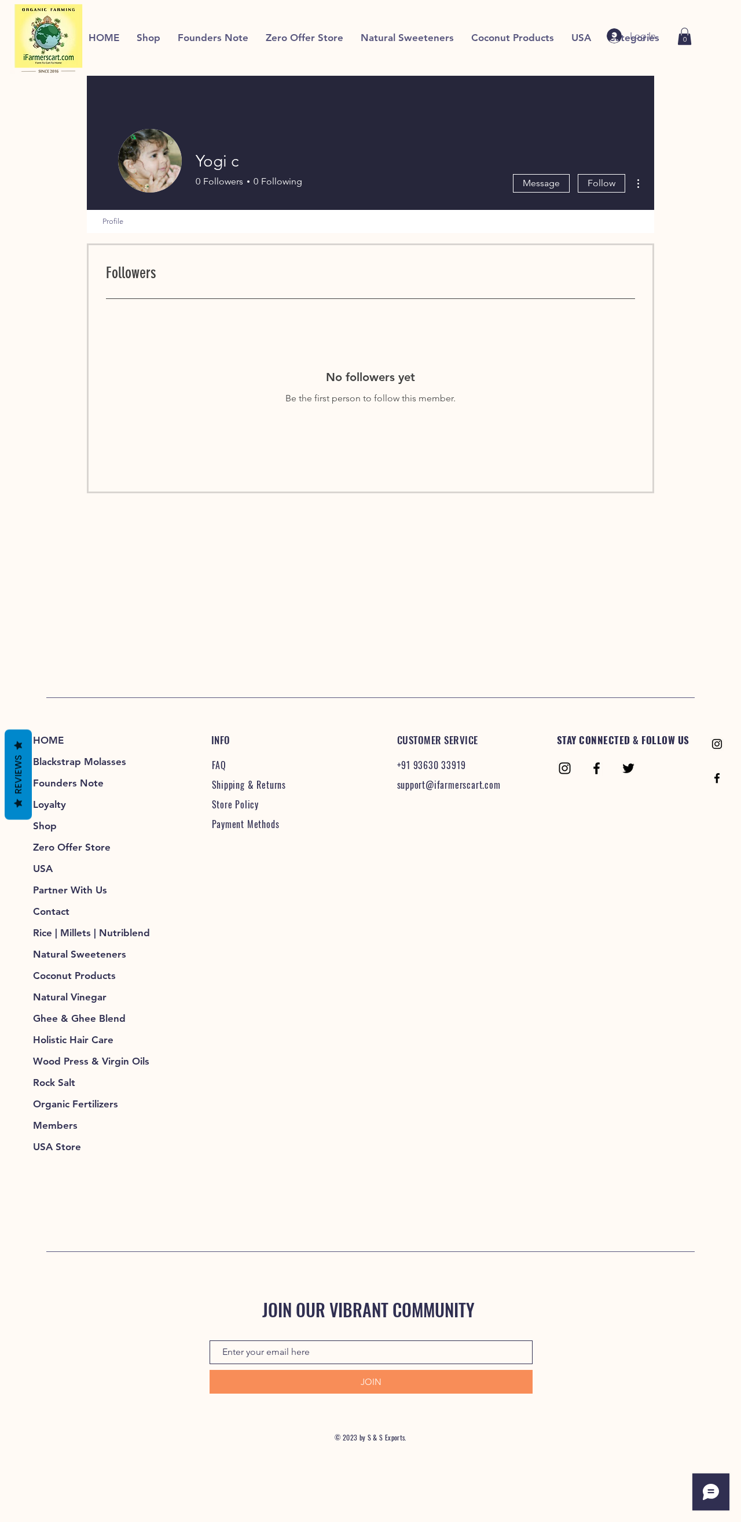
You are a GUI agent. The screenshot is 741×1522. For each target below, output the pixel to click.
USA (43, 868)
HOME (48, 740)
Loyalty (49, 804)
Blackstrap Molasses (79, 761)
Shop (45, 826)
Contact (51, 911)
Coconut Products (74, 975)
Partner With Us (70, 890)
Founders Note (68, 783)
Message (541, 183)
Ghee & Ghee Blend (79, 1018)
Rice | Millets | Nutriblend (83, 933)
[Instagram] (717, 744)
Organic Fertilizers (75, 1104)
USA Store (57, 1146)
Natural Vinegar (70, 997)
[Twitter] (628, 768)
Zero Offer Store (72, 847)
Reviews (18, 775)
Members (55, 1125)
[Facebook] (717, 778)
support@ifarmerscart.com (449, 785)
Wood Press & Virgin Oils (83, 1061)
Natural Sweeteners (79, 954)
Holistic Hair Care (73, 1040)
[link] (684, 36)
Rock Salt (54, 1082)
